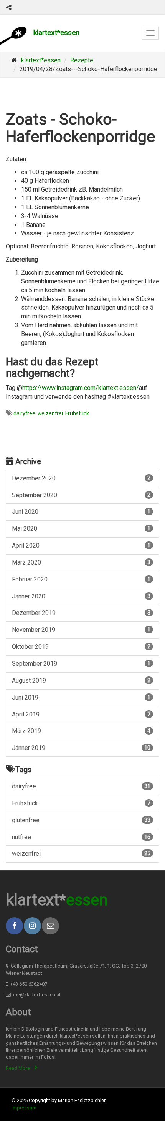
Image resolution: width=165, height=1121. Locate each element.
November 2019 (81, 629)
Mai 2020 (81, 528)
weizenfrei (50, 413)
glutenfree (81, 820)
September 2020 (81, 495)
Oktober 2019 (81, 646)
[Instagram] (32, 925)
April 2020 (81, 545)
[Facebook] (14, 925)
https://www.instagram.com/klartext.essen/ (80, 387)
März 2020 (81, 562)
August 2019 (81, 680)
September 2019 (81, 663)
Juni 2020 (81, 511)
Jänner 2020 (81, 596)
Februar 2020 (81, 579)
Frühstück (77, 413)
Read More (18, 1068)
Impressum (24, 1108)
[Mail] (50, 925)
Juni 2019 (81, 697)
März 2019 (81, 731)
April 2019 (81, 714)
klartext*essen (56, 32)
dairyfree (24, 413)
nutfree (81, 837)
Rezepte (81, 60)
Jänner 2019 (81, 747)
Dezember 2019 (81, 612)
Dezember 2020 (81, 478)
